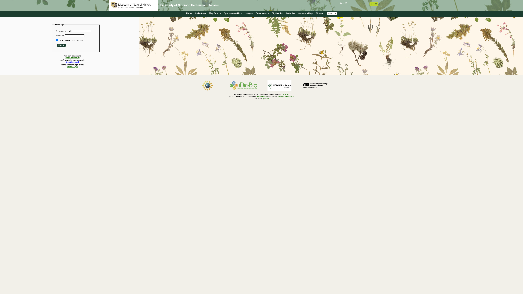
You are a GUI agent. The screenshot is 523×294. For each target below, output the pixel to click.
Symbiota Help (305, 13)
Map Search (215, 13)
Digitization (277, 13)
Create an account (73, 58)
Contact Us (344, 3)
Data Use (290, 13)
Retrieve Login (72, 67)
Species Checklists (233, 13)
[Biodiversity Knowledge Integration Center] (315, 85)
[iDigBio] (244, 85)
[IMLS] (279, 85)
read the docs (262, 96)
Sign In (374, 4)
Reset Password (72, 62)
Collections (200, 13)
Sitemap (320, 13)
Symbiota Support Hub (286, 96)
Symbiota (265, 98)
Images (249, 13)
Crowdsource (262, 13)
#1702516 (286, 95)
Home (189, 13)
